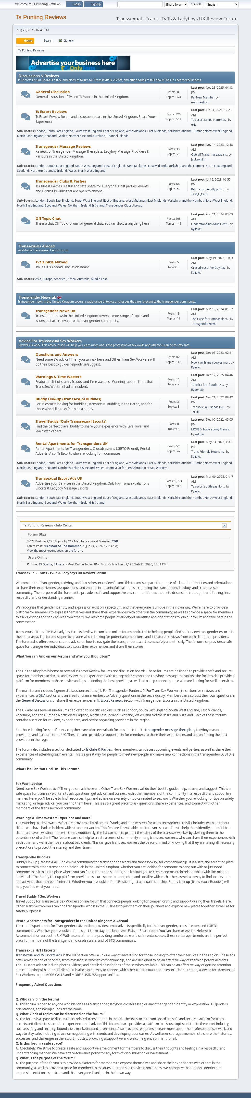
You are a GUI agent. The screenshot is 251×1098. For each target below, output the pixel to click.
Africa (72, 279)
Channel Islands (117, 136)
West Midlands (136, 131)
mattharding (199, 102)
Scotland (51, 136)
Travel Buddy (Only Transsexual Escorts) (71, 421)
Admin (199, 434)
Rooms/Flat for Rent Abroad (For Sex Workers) (137, 468)
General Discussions (37, 700)
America (60, 279)
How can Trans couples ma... (210, 362)
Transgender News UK (55, 310)
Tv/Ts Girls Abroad (51, 261)
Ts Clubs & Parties (99, 749)
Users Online (37, 557)
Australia (83, 279)
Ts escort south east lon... (208, 486)
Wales (63, 136)
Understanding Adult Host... (210, 224)
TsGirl (195, 412)
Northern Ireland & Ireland (87, 136)
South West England (88, 131)
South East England (60, 131)
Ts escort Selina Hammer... (209, 120)
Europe (47, 279)
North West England (218, 131)
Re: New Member (203, 97)
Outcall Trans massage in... (209, 154)
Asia (38, 279)
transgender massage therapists (169, 730)
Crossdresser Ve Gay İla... (208, 268)
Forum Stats (36, 534)
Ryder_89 (197, 390)
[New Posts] (25, 94)
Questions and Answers (57, 354)
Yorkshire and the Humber (185, 131)
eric (193, 124)
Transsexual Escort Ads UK (59, 478)
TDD (115, 541)
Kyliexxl (196, 229)
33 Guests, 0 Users (45, 564)
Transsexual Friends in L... (208, 407)
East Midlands (156, 131)
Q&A (42, 695)
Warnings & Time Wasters (58, 376)
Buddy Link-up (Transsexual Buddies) (68, 398)
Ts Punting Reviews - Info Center (48, 525)
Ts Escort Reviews (51, 111)
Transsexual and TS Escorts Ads (39, 955)
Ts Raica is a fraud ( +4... (207, 385)
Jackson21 (198, 159)
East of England (113, 131)
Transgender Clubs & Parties (61, 181)
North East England (30, 136)
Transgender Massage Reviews (63, 146)
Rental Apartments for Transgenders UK (72, 443)
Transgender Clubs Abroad (124, 205)
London (40, 131)
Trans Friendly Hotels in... (208, 452)
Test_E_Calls (199, 194)
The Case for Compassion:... (210, 319)
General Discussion (53, 91)
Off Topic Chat (48, 218)
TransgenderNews (203, 324)
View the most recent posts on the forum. (55, 551)
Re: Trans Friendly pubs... (208, 189)
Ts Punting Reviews (40, 17)
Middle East (99, 279)
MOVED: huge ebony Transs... (211, 429)
